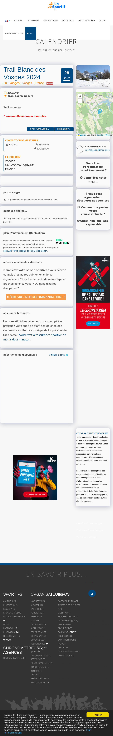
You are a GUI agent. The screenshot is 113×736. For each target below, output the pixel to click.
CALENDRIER (9, 601)
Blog (102, 20)
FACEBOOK (43, 148)
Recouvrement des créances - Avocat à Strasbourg (97, 667)
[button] (100, 111)
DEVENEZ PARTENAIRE (14, 658)
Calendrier (33, 20)
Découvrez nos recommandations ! (36, 297)
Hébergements (63, 129)
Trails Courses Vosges (86, 537)
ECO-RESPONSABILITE (14, 616)
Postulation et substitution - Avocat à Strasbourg (99, 678)
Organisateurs (14, 33)
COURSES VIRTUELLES (41, 663)
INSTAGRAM (9, 632)
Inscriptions (50, 20)
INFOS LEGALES (65, 655)
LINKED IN (63, 647)
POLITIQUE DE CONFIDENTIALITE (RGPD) (67, 640)
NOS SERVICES (38, 601)
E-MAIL (13, 144)
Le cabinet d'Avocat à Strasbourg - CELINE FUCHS (68, 686)
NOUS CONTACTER (40, 682)
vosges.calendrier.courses (97, 149)
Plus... (30, 33)
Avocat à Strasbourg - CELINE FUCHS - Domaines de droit (68, 674)
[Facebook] (92, 593)
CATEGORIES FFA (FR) (68, 601)
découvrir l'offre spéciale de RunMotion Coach (25, 250)
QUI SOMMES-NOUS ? (68, 651)
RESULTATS (9, 608)
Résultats (68, 20)
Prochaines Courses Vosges (89, 530)
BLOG (6, 624)
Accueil (18, 20)
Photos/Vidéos (86, 20)
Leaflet (82, 135)
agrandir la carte (57, 354)
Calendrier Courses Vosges (89, 523)
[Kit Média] (35, 477)
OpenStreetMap (103, 135)
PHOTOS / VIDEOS (12, 612)
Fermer (97, 714)
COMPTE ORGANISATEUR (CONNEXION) (38, 624)
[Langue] (7, 20)
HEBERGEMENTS (11, 636)
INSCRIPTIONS (10, 605)
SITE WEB (44, 144)
